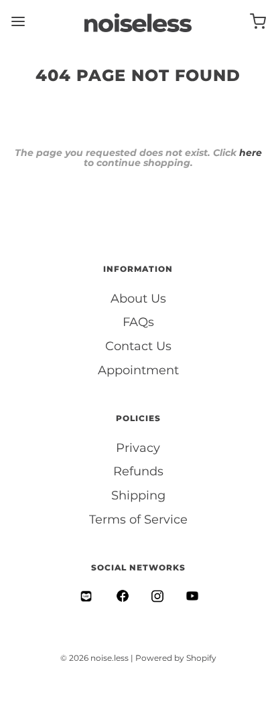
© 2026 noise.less (94, 658)
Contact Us (138, 346)
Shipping (138, 495)
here (250, 153)
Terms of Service (138, 519)
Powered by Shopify (175, 658)
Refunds (138, 471)
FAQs (138, 322)
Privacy (138, 448)
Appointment (138, 370)
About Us (138, 298)
